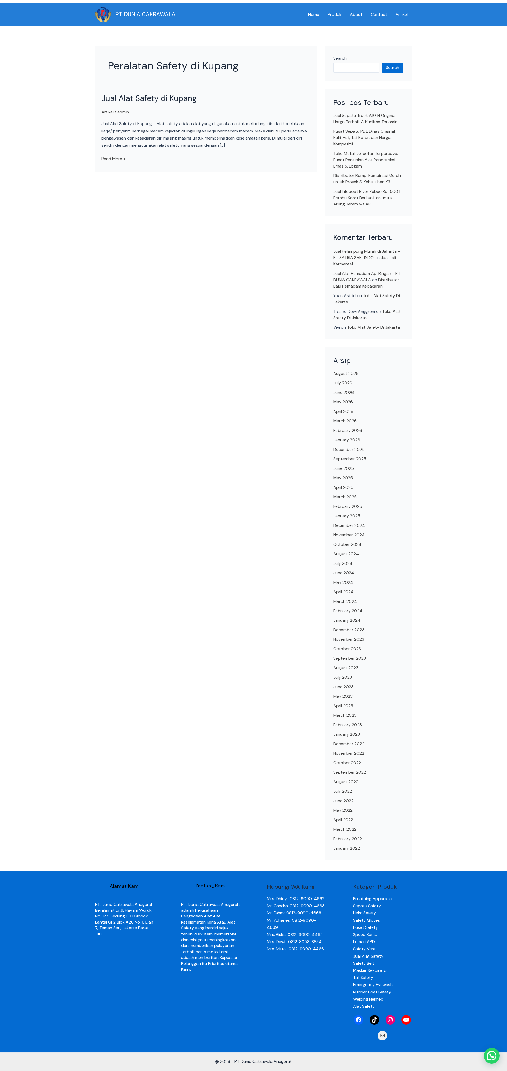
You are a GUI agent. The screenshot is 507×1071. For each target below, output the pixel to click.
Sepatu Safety (367, 906)
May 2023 (343, 696)
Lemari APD (364, 941)
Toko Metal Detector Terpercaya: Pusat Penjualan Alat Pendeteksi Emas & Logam (365, 160)
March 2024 (345, 601)
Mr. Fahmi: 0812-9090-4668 (294, 913)
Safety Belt (363, 963)
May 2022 (343, 810)
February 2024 (347, 611)
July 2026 (342, 383)
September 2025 (349, 459)
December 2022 (348, 744)
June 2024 (343, 573)
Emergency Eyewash (373, 984)
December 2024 (349, 525)
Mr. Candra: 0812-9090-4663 (296, 906)
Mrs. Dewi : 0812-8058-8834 (294, 941)
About (356, 14)
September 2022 (349, 772)
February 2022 (347, 839)
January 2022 (346, 848)
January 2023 (346, 734)
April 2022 (343, 820)
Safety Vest (364, 949)
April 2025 (343, 487)
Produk (334, 14)
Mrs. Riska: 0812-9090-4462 (295, 934)
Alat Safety (364, 1006)
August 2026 (346, 373)
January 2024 (346, 620)
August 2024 (346, 554)
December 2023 (348, 630)
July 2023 (342, 677)
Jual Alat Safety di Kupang (149, 98)
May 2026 (343, 402)
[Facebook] (358, 1020)
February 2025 (347, 506)
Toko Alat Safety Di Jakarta (373, 327)
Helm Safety (364, 913)
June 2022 (343, 801)
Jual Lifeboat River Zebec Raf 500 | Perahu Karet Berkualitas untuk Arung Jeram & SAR (366, 198)
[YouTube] (406, 1020)
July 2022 (342, 791)
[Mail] (382, 1035)
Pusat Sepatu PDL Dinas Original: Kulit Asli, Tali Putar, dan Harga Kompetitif (364, 137)
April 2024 (343, 592)
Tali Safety (363, 977)
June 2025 (343, 468)
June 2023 (343, 687)
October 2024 (347, 544)
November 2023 (348, 639)
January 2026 (346, 440)
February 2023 (347, 725)
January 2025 (346, 516)
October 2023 (347, 649)
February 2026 (347, 430)
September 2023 (349, 658)
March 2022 (344, 829)
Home (313, 14)
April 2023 (343, 706)
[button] (492, 1056)
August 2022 (345, 782)
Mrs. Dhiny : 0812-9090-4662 (296, 898)
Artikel (402, 14)
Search (340, 58)
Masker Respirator (370, 970)
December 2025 (349, 449)
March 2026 (345, 421)
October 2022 (347, 763)
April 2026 (343, 411)
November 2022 (348, 753)
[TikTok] (374, 1020)
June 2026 (343, 392)
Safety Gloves (366, 920)
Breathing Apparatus (373, 898)
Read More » (113, 158)
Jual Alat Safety (368, 956)
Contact (379, 14)
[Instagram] (390, 1020)
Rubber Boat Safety (372, 992)
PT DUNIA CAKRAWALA (145, 14)
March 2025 (345, 497)
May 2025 (343, 478)
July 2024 (343, 563)
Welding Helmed (368, 999)
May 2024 (343, 582)
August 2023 (345, 668)
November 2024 (349, 535)
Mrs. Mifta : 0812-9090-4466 (295, 949)
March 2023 (344, 715)
